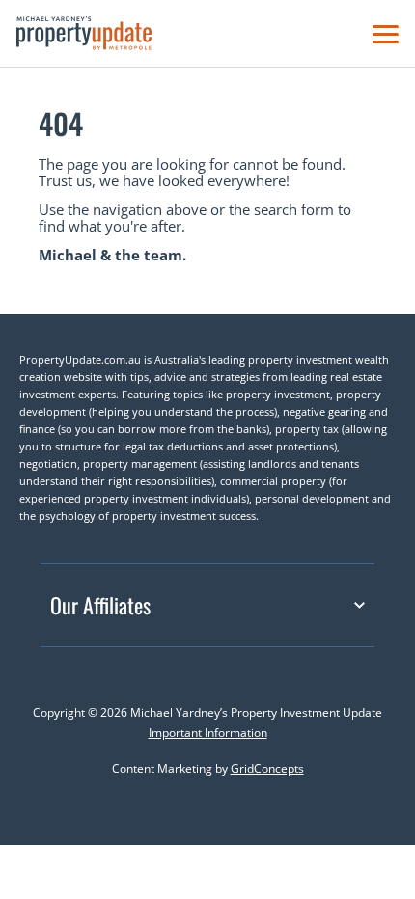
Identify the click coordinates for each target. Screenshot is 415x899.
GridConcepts (267, 768)
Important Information (208, 732)
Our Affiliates (100, 604)
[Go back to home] (84, 33)
